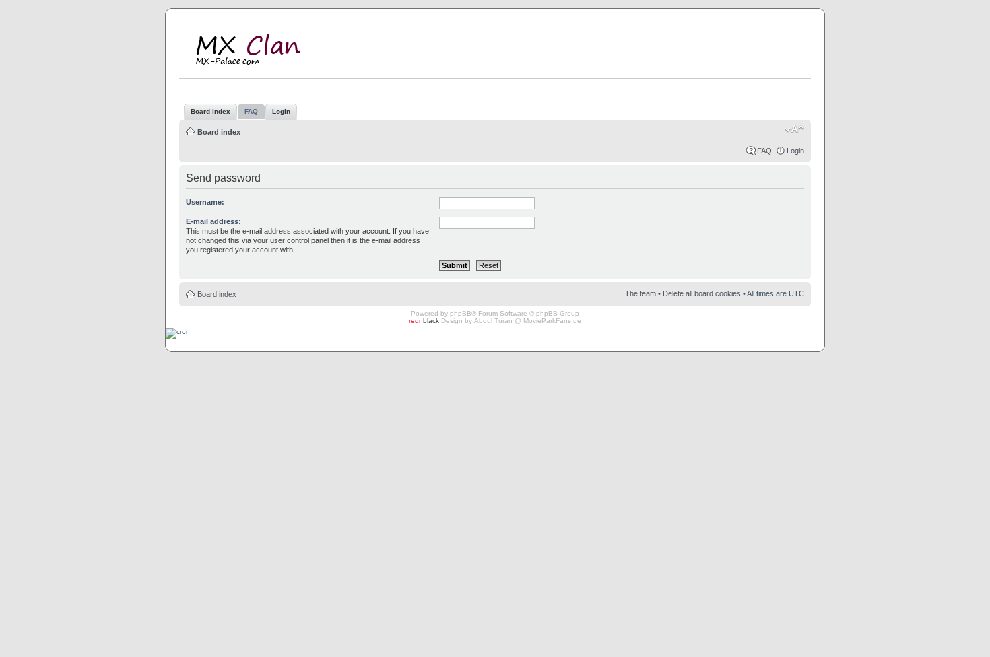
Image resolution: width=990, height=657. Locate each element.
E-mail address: (213, 221)
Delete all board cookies (702, 293)
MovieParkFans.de (552, 320)
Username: (205, 202)
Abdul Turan (493, 320)
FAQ (764, 151)
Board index (218, 132)
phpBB (460, 313)
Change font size (794, 129)
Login (795, 151)
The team (640, 293)
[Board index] (258, 46)
